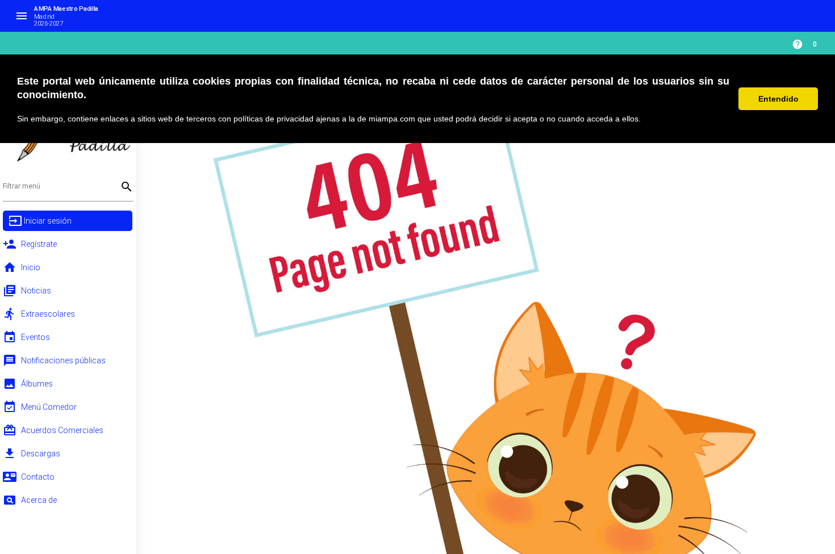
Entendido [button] (778, 98)
